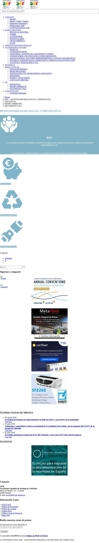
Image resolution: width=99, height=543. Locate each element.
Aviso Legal (6, 504)
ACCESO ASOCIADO (12, 91)
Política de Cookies (9, 509)
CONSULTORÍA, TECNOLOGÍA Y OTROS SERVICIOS (33, 56)
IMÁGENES (15, 76)
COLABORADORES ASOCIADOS (16, 47)
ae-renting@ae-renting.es (15, 495)
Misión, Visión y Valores (19, 21)
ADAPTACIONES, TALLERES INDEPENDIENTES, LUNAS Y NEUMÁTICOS (42, 58)
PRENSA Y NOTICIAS (12, 67)
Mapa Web (6, 515)
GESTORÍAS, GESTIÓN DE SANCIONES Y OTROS (31, 54)
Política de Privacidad (10, 507)
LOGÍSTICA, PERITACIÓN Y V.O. (24, 63)
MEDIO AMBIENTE (8, 215)
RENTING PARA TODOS (13, 30)
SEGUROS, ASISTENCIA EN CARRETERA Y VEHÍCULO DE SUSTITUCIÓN (42, 60)
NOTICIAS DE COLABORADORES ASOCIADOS (31, 73)
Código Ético (7, 511)
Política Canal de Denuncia (12, 513)
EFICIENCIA (5, 184)
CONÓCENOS (9, 17)
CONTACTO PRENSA (19, 80)
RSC (6, 82)
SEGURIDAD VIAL (8, 247)
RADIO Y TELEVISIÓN (20, 78)
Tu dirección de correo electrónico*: (13, 525)
